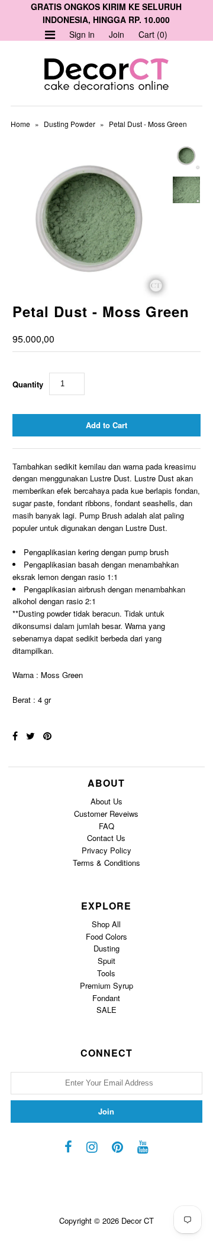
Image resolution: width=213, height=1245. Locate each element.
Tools (106, 973)
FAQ (106, 826)
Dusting (106, 948)
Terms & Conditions (106, 862)
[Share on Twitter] (30, 735)
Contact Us (106, 837)
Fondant (106, 997)
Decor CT (137, 1220)
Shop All (106, 924)
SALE (106, 1009)
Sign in (82, 34)
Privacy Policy (106, 850)
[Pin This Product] (47, 735)
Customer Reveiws (106, 813)
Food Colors (106, 936)
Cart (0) (152, 34)
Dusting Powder (69, 124)
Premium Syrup (106, 985)
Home (20, 124)
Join (116, 34)
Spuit (106, 960)
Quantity (27, 384)
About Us (106, 801)
